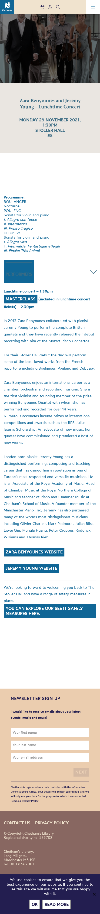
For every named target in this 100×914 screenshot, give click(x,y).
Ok (35, 904)
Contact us (17, 823)
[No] (94, 894)
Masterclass (21, 299)
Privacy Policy (30, 801)
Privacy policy (52, 823)
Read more (57, 904)
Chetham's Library (7, 7)
